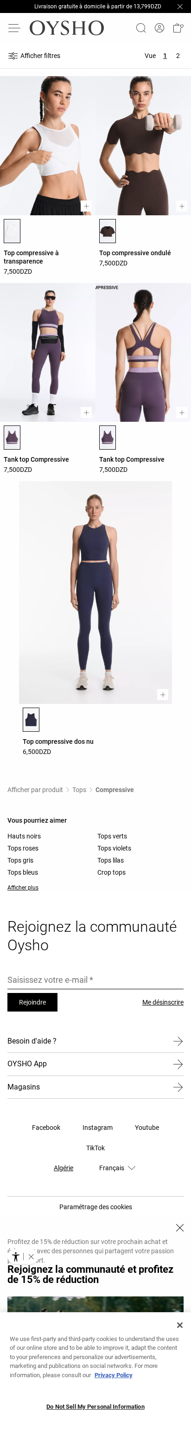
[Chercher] (140, 27)
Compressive (115, 789)
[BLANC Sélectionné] (12, 231)
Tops (79, 789)
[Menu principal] (14, 27)
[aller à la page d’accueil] (67, 28)
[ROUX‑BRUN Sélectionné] (107, 231)
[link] (159, 28)
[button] (178, 27)
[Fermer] (179, 1227)
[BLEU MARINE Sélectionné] (31, 720)
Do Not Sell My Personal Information (95, 1406)
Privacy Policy (114, 1375)
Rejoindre (32, 1002)
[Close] (180, 1325)
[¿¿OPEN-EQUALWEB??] (22, 1256)
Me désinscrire (163, 1002)
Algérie (63, 1168)
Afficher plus (22, 887)
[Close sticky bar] (180, 6)
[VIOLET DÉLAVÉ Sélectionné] (12, 437)
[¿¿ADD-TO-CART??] (86, 206)
